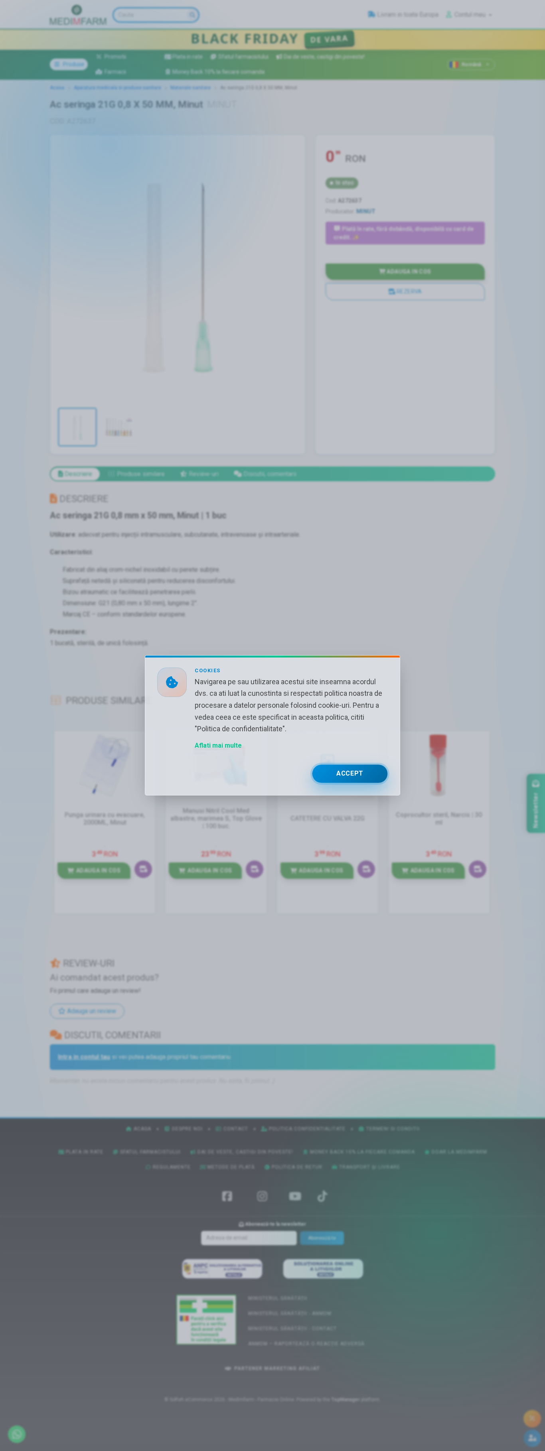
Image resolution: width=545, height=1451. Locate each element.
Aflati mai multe (218, 746)
